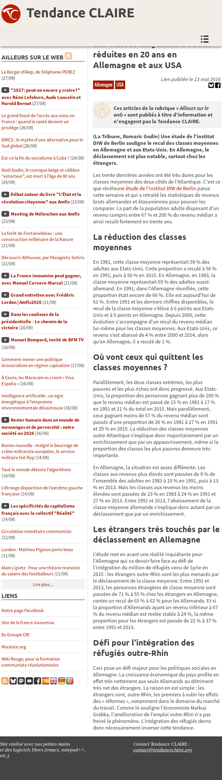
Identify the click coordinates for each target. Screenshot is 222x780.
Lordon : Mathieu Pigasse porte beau (37, 550)
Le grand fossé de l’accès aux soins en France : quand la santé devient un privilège (38, 122)
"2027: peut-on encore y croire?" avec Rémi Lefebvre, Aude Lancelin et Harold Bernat (41, 96)
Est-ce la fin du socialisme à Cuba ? (35, 158)
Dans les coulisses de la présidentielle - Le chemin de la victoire (34, 321)
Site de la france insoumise (27, 623)
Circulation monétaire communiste (36, 531)
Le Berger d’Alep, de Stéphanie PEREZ (38, 72)
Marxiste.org (13, 647)
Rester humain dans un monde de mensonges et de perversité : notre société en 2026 (40, 426)
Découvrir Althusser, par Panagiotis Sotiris (42, 258)
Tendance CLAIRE (80, 12)
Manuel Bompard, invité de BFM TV (47, 340)
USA (120, 84)
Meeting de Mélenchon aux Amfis (45, 214)
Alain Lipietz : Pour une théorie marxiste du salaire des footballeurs (40, 571)
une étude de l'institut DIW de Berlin (156, 188)
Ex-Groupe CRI (15, 635)
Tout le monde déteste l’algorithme (36, 470)
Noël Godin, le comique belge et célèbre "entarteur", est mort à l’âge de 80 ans (40, 173)
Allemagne (103, 84)
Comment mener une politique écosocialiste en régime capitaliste (35, 362)
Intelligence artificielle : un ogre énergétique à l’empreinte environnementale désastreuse (32, 402)
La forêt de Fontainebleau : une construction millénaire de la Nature (37, 236)
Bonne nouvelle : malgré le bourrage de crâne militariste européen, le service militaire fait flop (39, 451)
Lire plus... (43, 584)
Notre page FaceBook (22, 610)
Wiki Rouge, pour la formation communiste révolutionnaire (30, 662)
